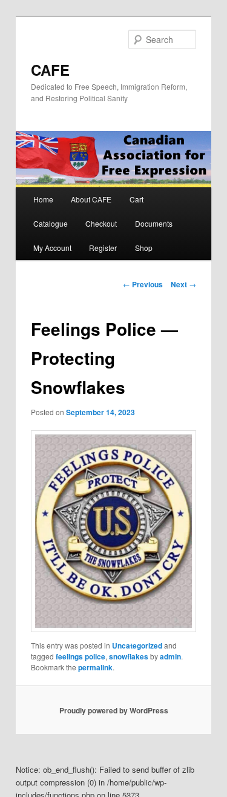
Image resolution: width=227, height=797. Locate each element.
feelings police (80, 656)
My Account (52, 247)
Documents (154, 223)
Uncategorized (137, 645)
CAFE (50, 69)
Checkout (101, 223)
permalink (95, 667)
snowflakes (128, 656)
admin (170, 656)
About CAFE (91, 199)
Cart (136, 199)
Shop (144, 247)
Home (43, 199)
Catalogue (50, 223)
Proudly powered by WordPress (113, 710)
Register (103, 247)
